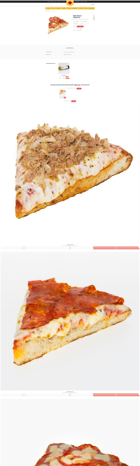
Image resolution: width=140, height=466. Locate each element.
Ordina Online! (52, 1)
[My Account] (90, 5)
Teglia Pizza (77, 30)
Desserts (69, 8)
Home (48, 1)
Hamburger (58, 8)
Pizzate (64, 1)
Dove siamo (85, 1)
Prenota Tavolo (91, 8)
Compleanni (58, 1)
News (86, 8)
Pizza (53, 8)
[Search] (93, 5)
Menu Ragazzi (75, 8)
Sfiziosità (48, 8)
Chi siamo (81, 1)
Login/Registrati (77, 1)
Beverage (63, 8)
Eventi (55, 1)
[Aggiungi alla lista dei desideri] (81, 29)
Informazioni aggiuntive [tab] (69, 47)
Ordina (80, 26)
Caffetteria (81, 8)
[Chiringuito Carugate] (70, 3)
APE (61, 1)
